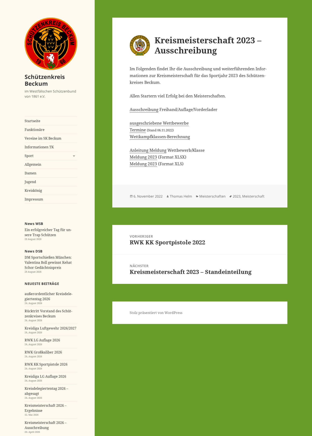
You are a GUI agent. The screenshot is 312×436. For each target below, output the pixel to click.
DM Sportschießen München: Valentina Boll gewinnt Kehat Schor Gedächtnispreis (48, 262)
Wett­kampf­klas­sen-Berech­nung (160, 136)
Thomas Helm (181, 196)
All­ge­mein (33, 164)
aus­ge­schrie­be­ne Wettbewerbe (159, 123)
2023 (236, 196)
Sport (29, 155)
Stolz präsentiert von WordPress (156, 312)
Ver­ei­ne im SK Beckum (43, 138)
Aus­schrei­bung (144, 109)
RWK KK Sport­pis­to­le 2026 (46, 364)
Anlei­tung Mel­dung (148, 150)
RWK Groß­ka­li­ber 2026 (43, 352)
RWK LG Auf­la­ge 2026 (42, 340)
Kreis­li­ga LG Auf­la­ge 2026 (45, 376)
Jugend (30, 181)
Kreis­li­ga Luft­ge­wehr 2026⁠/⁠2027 (50, 328)
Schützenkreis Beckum (45, 80)
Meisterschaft (253, 196)
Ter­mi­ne (138, 130)
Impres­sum (34, 199)
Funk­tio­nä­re (35, 129)
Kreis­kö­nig (33, 190)
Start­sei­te (32, 121)
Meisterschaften (212, 196)
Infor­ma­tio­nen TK (39, 147)
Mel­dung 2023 (143, 157)
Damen (30, 173)
